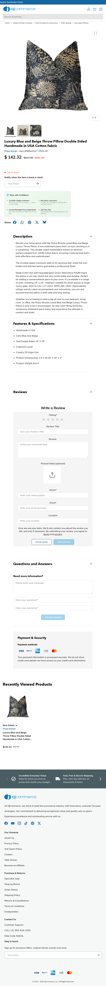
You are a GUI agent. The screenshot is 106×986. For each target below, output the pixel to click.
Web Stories (10, 860)
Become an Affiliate (14, 865)
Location (53, 515)
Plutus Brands (10, 151)
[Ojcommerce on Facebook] (6, 822)
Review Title (52, 426)
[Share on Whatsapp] (22, 222)
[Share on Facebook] (15, 222)
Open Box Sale (12, 878)
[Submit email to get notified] (37, 183)
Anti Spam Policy (13, 849)
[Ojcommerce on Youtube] (13, 822)
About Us (9, 837)
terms (46, 534)
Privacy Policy (11, 843)
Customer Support (13, 924)
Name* (53, 490)
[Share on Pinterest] (29, 222)
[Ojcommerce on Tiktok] (26, 822)
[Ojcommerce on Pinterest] (33, 822)
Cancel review (41, 542)
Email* (53, 502)
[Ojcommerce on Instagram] (19, 822)
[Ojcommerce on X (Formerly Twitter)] (39, 822)
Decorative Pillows (81, 23)
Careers (8, 854)
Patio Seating (66, 23)
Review (53, 439)
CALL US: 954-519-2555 (17, 930)
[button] (43, 419)
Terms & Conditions (14, 906)
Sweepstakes (11, 911)
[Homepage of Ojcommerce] (19, 9)
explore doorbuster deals (53, 2)
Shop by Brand (12, 884)
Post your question (53, 617)
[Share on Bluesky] (44, 222)
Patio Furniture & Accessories (46, 23)
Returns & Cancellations (16, 900)
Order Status (11, 889)
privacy (58, 534)
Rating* (53, 415)
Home (7, 23)
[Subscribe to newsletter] (98, 955)
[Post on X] (37, 222)
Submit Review (64, 542)
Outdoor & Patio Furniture (22, 23)
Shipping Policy (12, 895)
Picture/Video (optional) (53, 463)
